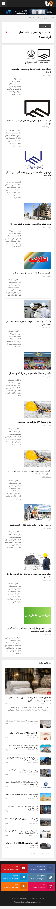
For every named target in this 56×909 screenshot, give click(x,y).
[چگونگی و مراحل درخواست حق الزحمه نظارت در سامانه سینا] (37, 309)
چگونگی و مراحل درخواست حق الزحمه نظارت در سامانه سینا (28, 323)
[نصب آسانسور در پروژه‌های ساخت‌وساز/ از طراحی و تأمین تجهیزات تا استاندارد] (45, 773)
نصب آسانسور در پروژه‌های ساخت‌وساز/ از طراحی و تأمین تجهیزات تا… (23, 770)
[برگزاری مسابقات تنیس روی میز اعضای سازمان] (37, 360)
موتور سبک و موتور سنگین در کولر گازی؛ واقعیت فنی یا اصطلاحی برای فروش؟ (21, 831)
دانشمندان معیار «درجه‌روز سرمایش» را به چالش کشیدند (21, 795)
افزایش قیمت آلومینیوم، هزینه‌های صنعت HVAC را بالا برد (21, 819)
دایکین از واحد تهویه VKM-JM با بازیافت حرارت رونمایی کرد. (21, 844)
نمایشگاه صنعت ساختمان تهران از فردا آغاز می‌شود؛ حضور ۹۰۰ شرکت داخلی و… (23, 746)
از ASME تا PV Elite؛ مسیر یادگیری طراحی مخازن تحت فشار (23, 734)
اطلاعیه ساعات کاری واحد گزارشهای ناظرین (31, 273)
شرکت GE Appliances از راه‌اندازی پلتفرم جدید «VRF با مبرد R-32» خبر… (21, 783)
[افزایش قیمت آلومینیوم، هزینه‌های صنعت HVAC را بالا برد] (45, 822)
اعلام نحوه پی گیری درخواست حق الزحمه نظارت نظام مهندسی (29, 575)
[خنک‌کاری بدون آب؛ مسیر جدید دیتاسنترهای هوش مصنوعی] (45, 809)
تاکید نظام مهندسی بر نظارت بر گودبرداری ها (30, 224)
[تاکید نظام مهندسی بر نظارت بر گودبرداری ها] (37, 211)
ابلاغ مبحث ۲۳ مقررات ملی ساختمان (34, 422)
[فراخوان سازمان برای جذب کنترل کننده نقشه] (37, 512)
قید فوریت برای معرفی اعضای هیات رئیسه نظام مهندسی (29, 122)
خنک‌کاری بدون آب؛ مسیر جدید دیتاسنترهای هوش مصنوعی (22, 807)
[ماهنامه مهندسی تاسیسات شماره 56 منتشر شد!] (45, 724)
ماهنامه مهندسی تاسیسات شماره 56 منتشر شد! (22, 721)
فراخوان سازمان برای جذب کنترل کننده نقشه (30, 525)
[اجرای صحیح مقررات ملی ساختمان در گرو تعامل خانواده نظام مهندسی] (37, 615)
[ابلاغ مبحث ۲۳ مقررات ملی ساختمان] (37, 409)
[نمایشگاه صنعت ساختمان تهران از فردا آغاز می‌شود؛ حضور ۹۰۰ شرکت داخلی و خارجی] (45, 748)
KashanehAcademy (34, 902)
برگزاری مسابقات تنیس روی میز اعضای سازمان (29, 373)
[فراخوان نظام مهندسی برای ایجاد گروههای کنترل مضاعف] (37, 160)
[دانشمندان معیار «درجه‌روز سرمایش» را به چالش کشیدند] (45, 797)
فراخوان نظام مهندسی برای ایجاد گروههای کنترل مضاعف (28, 173)
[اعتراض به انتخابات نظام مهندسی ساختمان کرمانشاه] (37, 56)
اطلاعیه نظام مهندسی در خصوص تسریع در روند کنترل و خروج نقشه (29, 472)
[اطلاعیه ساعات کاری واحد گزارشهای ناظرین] (37, 260)
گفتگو (49, 693)
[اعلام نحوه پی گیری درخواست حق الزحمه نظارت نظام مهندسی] (37, 561)
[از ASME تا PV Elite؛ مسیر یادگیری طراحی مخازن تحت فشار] (45, 736)
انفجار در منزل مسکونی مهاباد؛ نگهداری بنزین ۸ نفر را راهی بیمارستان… (21, 758)
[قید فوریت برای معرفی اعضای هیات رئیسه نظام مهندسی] (37, 108)
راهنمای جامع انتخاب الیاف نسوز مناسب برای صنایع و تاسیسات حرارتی (30, 699)
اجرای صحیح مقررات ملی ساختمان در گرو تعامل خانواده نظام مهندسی (29, 629)
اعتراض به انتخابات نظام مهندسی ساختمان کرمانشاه (31, 70)
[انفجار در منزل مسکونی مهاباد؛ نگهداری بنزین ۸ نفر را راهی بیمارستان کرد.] (45, 761)
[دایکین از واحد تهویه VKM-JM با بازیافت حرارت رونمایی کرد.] (45, 846)
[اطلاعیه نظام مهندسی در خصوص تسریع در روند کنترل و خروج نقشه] (37, 458)
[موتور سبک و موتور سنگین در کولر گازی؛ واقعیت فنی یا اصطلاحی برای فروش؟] (45, 834)
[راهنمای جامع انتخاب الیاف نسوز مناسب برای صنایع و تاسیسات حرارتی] (28, 681)
